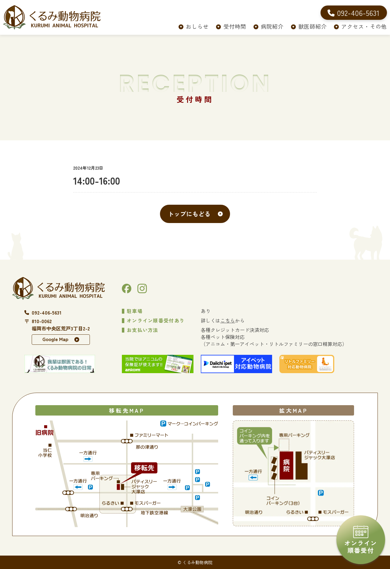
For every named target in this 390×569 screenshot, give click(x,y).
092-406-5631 (47, 312)
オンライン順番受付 (360, 546)
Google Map (55, 339)
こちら (227, 320)
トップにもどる (189, 213)
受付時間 (234, 26)
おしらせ (197, 26)
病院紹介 (272, 26)
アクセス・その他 (364, 26)
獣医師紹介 (312, 26)
